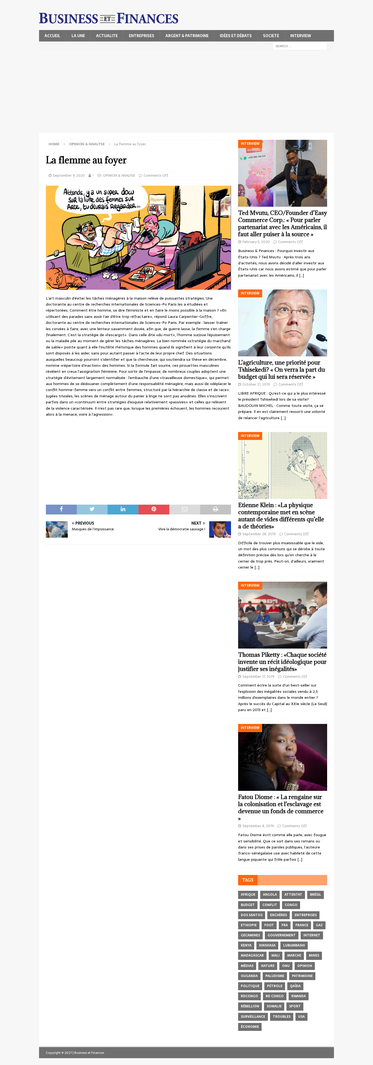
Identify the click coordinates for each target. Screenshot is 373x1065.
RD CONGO (275, 996)
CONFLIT (269, 905)
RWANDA (298, 996)
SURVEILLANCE (253, 1016)
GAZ (319, 925)
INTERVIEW (300, 36)
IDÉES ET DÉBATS (236, 36)
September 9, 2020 (69, 175)
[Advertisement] (186, 92)
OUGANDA (249, 976)
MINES (314, 955)
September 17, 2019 (258, 676)
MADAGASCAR (252, 955)
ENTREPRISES (141, 36)
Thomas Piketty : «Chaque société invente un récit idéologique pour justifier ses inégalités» (282, 662)
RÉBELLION (250, 1006)
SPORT (295, 1006)
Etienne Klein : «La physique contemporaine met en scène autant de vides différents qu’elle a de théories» (281, 515)
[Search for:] (300, 46)
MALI (275, 955)
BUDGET (248, 905)
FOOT (269, 925)
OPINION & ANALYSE (119, 175)
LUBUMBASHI (294, 945)
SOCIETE (271, 36)
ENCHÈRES (278, 915)
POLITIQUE (250, 986)
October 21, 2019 (256, 384)
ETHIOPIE (249, 925)
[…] (301, 275)
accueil (52, 36)
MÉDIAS (247, 966)
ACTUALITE (107, 36)
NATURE (267, 966)
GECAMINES (250, 935)
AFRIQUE (248, 894)
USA (301, 1016)
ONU (286, 966)
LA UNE (78, 36)
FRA (285, 925)
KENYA (246, 945)
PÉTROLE (274, 986)
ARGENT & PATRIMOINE (187, 36)
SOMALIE (274, 1006)
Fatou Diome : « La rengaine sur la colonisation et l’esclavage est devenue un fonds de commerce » (281, 807)
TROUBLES (282, 1016)
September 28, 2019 (259, 534)
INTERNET (311, 935)
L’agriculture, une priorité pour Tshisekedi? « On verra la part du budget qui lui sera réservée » (281, 369)
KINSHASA (267, 945)
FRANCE (301, 925)
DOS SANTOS (251, 915)
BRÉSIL (315, 894)
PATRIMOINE (302, 976)
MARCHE (294, 955)
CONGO (291, 905)
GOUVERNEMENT (282, 935)
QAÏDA (295, 986)
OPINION (304, 966)
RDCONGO (249, 996)
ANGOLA (270, 894)
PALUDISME (274, 976)
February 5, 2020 (256, 242)
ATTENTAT (293, 894)
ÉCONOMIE (250, 1027)
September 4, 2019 (258, 826)
